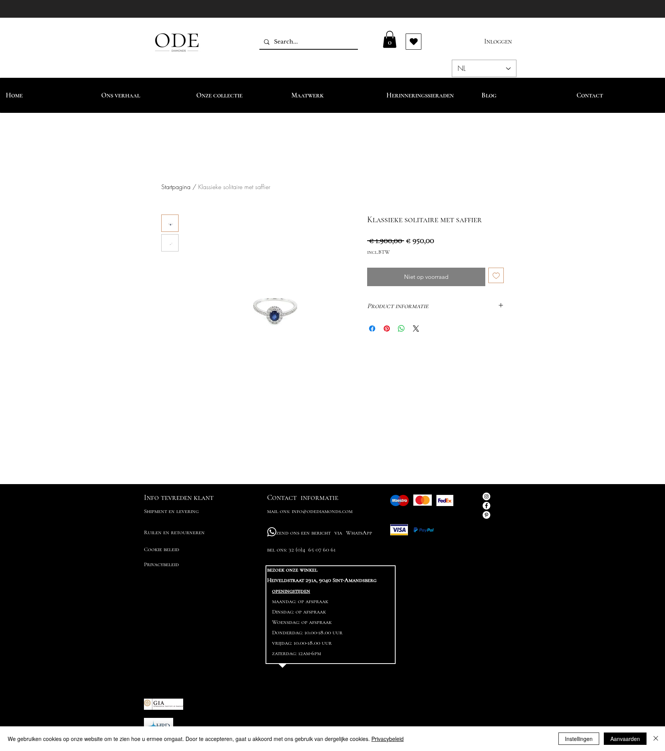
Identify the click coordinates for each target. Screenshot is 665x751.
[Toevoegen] (496, 275)
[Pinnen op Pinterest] (386, 328)
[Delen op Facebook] (372, 328)
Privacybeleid (387, 739)
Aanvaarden (625, 739)
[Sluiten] (655, 739)
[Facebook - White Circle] (486, 506)
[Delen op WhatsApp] (401, 328)
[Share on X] (416, 328)
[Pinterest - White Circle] (486, 515)
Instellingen (579, 739)
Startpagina (175, 187)
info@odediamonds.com (322, 511)
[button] (390, 39)
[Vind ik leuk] (413, 42)
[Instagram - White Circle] (486, 496)
